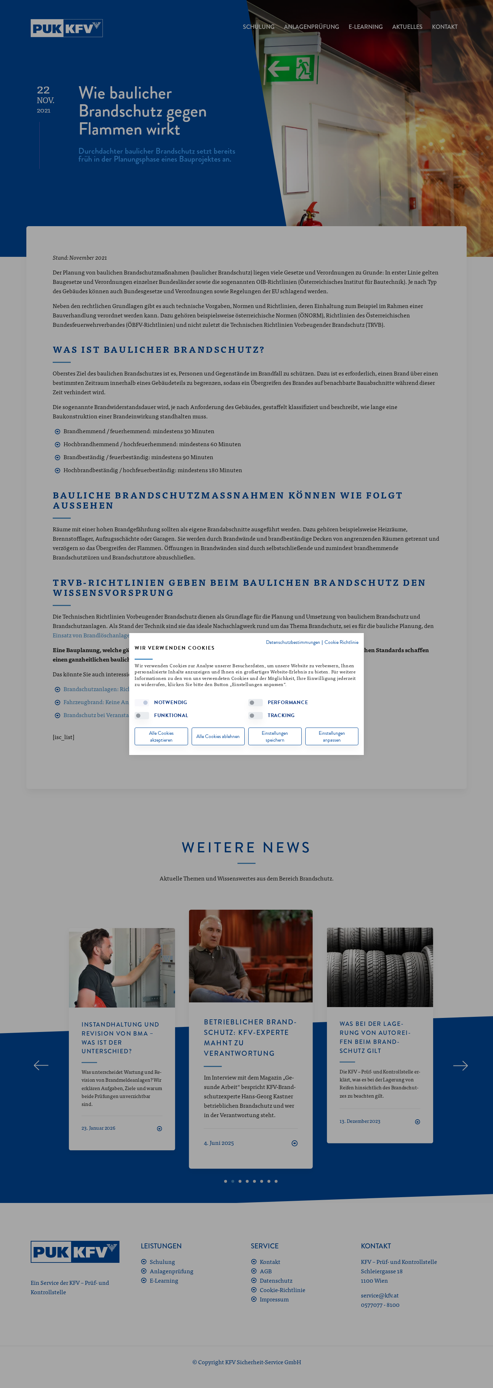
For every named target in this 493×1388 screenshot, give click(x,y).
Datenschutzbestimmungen (293, 642)
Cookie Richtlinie (341, 642)
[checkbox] (142, 702)
